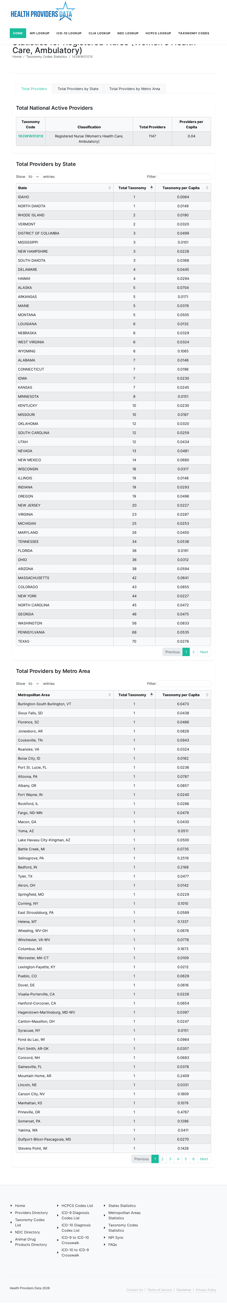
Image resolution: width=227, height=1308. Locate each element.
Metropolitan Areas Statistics (124, 1215)
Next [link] (204, 652)
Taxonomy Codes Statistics (46, 56)
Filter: (152, 176)
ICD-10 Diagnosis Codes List (76, 1228)
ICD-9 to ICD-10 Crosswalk (75, 1240)
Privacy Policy (206, 1290)
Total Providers (34, 88)
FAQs (112, 1244)
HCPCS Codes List (77, 1205)
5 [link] (186, 1159)
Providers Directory (31, 1212)
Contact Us (135, 1290)
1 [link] (186, 652)
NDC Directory (27, 1232)
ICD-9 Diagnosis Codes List (75, 1215)
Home (17, 56)
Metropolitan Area (34, 695)
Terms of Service (159, 1290)
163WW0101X (30, 136)
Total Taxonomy (132, 188)
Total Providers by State (78, 88)
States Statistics (122, 1205)
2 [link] (193, 652)
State (22, 188)
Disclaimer (183, 1290)
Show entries (35, 176)
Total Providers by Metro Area (134, 88)
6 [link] (193, 1159)
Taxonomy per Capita (181, 188)
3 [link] (170, 1159)
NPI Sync (115, 1237)
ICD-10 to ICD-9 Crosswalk (75, 1252)
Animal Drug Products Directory (31, 1242)
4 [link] (178, 1159)
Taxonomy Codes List (30, 1222)
